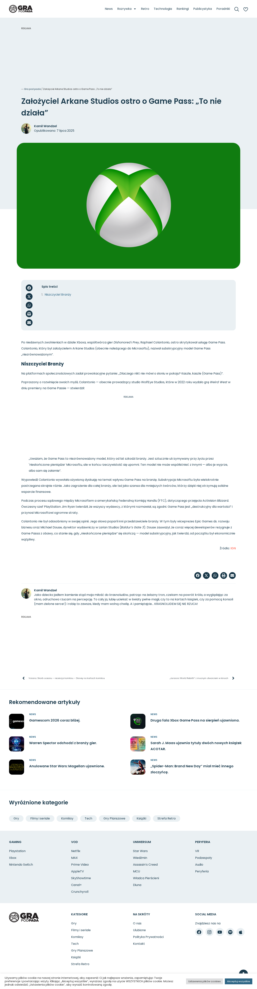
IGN (233, 548)
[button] (29, 287)
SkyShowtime (81, 878)
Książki (141, 818)
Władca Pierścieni (146, 878)
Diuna (137, 885)
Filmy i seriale (40, 818)
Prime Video (80, 864)
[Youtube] (220, 932)
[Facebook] (199, 932)
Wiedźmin (140, 858)
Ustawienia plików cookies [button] (204, 981)
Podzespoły (203, 858)
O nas (137, 923)
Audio (199, 864)
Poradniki (223, 9)
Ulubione (139, 930)
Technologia (163, 9)
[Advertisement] (128, 56)
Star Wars (140, 851)
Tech (88, 818)
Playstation (17, 851)
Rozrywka (124, 9)
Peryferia (202, 871)
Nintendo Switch (21, 864)
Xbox (12, 858)
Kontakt (139, 944)
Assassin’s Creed (145, 864)
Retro (145, 9)
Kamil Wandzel (45, 126)
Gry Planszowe (114, 818)
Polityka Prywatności (148, 937)
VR (197, 851)
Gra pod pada (32, 89)
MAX (74, 858)
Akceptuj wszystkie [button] (238, 981)
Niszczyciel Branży (58, 294)
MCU (136, 871)
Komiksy (67, 818)
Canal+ (76, 885)
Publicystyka (202, 9)
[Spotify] (230, 932)
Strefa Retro (166, 818)
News (109, 9)
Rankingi (182, 9)
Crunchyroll (79, 892)
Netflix (75, 851)
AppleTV (77, 871)
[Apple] (240, 932)
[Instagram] (209, 932)
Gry (16, 818)
